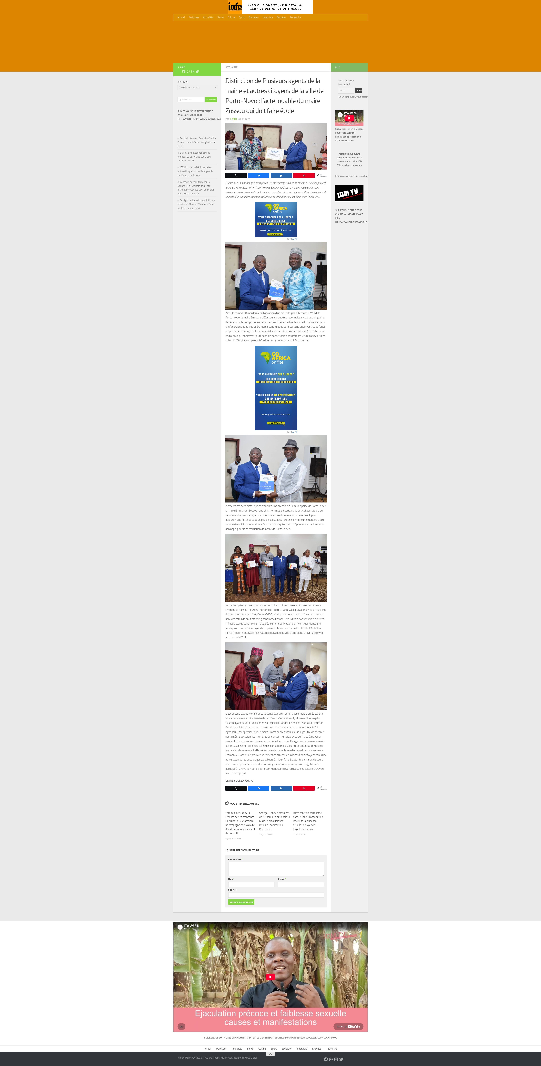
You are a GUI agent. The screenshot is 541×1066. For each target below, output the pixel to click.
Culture (231, 17)
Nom (231, 879)
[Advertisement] (270, 42)
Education (254, 17)
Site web (232, 889)
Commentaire (235, 859)
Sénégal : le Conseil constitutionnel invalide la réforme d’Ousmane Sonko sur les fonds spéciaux (196, 204)
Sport (242, 17)
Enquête (281, 17)
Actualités (208, 17)
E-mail (282, 879)
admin (233, 119)
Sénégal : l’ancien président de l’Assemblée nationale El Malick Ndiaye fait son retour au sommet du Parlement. (274, 821)
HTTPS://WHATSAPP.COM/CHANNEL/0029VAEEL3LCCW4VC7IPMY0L (213, 118)
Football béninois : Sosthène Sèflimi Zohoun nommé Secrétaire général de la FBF (197, 142)
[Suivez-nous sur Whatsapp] (188, 71)
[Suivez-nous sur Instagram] (192, 71)
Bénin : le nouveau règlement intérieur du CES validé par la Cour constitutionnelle (194, 156)
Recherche (295, 17)
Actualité (231, 67)
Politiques (194, 17)
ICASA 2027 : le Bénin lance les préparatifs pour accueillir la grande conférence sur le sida (195, 171)
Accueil (181, 17)
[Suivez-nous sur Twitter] (197, 71)
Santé (220, 17)
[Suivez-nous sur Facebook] (183, 71)
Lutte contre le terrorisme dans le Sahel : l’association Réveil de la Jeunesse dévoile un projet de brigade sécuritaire (308, 821)
